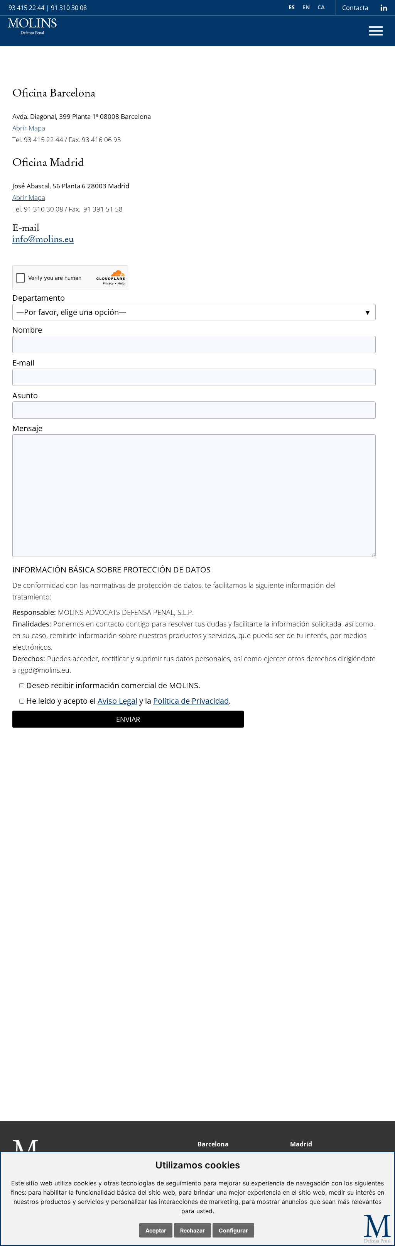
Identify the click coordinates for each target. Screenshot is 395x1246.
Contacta (355, 7)
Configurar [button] (233, 1230)
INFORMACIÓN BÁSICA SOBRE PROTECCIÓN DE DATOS (111, 569)
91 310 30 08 (69, 7)
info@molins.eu (43, 239)
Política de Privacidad (191, 701)
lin (383, 7)
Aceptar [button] (155, 1230)
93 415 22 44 (26, 7)
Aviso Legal (117, 701)
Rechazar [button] (192, 1230)
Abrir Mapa (28, 128)
